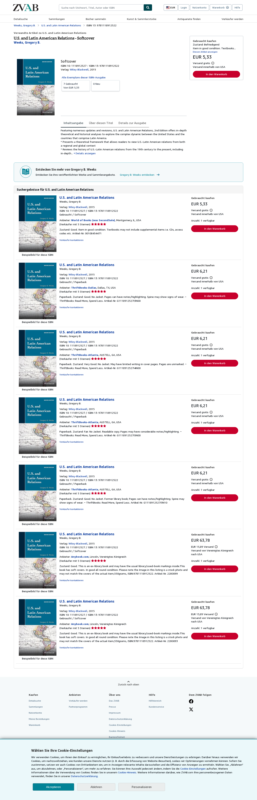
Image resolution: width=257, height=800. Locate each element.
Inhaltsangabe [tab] (73, 123)
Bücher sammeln (96, 18)
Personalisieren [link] (142, 787)
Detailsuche (21, 18)
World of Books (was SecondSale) (93, 220)
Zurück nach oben (128, 684)
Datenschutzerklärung (120, 719)
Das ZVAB (114, 700)
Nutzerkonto (199, 7)
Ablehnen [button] (96, 787)
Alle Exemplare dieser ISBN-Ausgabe (84, 77)
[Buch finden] (148, 7)
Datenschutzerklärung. (84, 776)
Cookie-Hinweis (117, 731)
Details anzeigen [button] (86, 153)
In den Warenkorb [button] (216, 74)
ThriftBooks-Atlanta (84, 354)
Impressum (115, 712)
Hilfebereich (155, 700)
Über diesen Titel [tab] (101, 123)
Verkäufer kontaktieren (71, 240)
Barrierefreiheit (117, 737)
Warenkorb (34, 725)
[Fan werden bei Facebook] (191, 701)
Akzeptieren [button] (53, 787)
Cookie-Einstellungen (193, 768)
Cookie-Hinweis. (127, 772)
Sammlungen (57, 18)
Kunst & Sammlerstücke (141, 18)
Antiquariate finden (189, 18)
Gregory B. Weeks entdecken (137, 174)
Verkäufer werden (232, 18)
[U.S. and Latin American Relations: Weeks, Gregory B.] (37, 251)
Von (71, 85)
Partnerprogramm (78, 706)
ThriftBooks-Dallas (83, 287)
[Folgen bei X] (191, 709)
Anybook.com (80, 556)
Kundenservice (156, 706)
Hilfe (237, 7)
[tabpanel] (124, 142)
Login (184, 7)
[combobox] (101, 7)
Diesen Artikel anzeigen (205, 51)
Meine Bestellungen (39, 719)
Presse (112, 706)
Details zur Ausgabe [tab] (132, 123)
